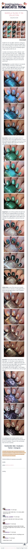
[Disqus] (14, 489)
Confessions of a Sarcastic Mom (10, 547)
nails (12, 465)
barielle (7, 465)
